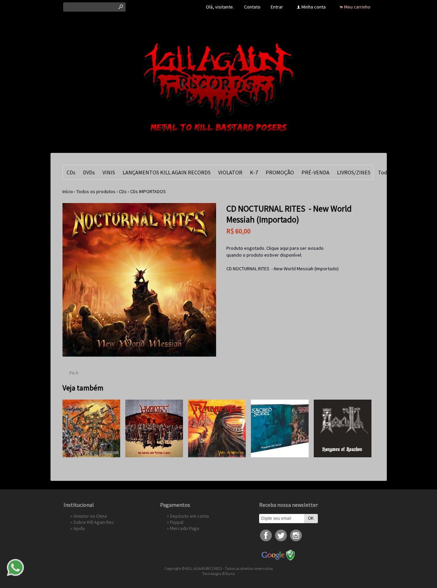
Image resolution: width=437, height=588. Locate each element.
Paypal (176, 522)
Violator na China (90, 516)
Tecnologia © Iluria (218, 573)
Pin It (73, 373)
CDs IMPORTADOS (148, 191)
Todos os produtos (95, 191)
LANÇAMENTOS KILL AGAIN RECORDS (167, 172)
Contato (252, 7)
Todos (385, 172)
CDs (71, 172)
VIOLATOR (230, 172)
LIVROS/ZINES (353, 172)
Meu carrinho (357, 7)
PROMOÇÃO (280, 172)
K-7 (254, 172)
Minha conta (313, 7)
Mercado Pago (184, 528)
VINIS (108, 172)
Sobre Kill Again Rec (93, 522)
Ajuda (79, 528)
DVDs (89, 172)
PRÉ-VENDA (315, 172)
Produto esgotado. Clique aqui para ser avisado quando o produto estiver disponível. (275, 251)
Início (67, 191)
